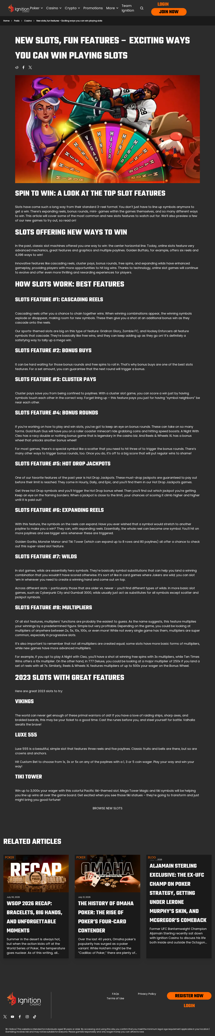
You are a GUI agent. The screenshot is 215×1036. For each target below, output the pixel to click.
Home (6, 20)
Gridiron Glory (110, 331)
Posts (16, 20)
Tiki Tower (75, 542)
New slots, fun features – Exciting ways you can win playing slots (69, 20)
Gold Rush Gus (37, 431)
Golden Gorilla (26, 542)
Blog (152, 857)
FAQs (115, 994)
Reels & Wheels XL (159, 436)
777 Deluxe (96, 661)
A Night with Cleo (74, 657)
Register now (189, 996)
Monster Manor (49, 542)
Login (163, 4)
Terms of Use (115, 998)
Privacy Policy (147, 994)
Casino (28, 20)
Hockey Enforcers (160, 331)
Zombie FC (130, 331)
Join (163, 12)
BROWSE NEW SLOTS (107, 808)
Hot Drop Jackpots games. (172, 482)
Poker (9, 857)
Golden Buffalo (137, 250)
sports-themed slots (37, 331)
